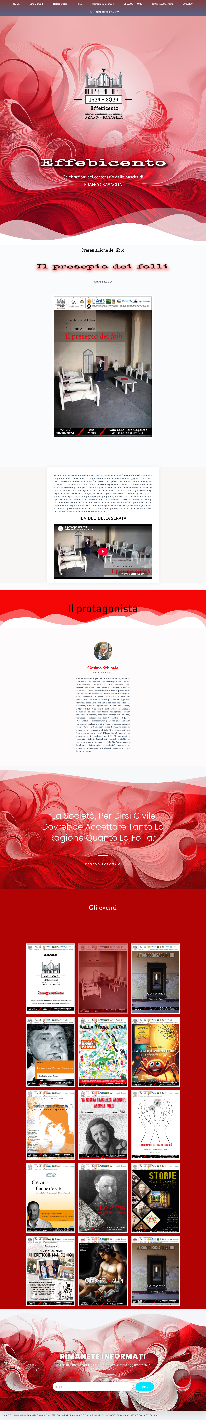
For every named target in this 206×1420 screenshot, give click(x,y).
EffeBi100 (188, 4)
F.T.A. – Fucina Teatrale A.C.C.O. (103, 11)
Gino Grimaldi (36, 4)
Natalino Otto (60, 4)
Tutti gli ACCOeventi (162, 4)
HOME (16, 4)
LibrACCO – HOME (133, 4)
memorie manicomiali (103, 4)
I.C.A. (79, 4)
